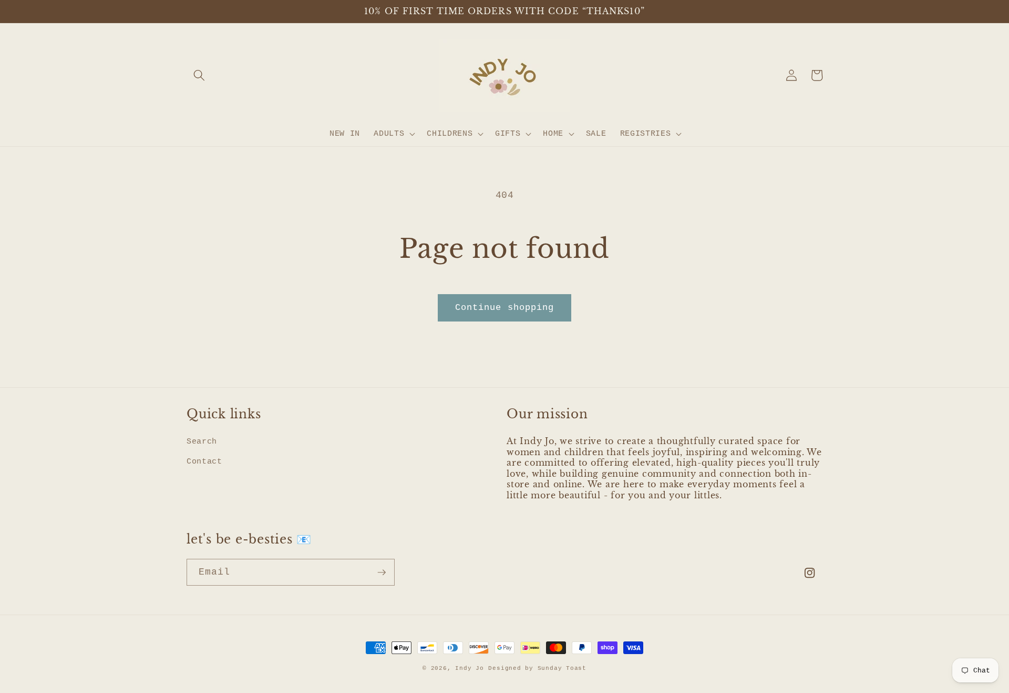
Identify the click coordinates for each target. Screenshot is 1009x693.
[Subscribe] (381, 572)
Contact (204, 461)
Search (202, 441)
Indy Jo (469, 668)
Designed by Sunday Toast (537, 668)
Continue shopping (504, 308)
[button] (199, 75)
